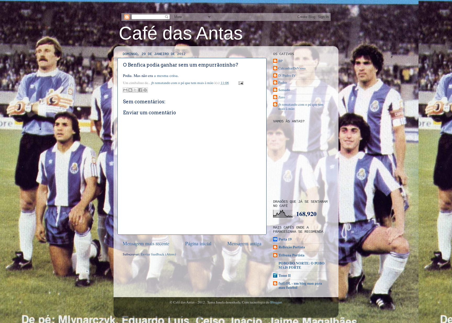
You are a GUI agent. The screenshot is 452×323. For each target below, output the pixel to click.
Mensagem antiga (244, 243)
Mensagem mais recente (146, 243)
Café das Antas (181, 33)
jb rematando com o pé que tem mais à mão (182, 82)
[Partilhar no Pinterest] (145, 90)
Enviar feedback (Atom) (158, 254)
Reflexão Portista (292, 247)
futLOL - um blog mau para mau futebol (300, 285)
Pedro (282, 82)
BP (280, 61)
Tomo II (285, 275)
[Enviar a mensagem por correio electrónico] (240, 82)
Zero (281, 97)
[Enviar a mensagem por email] (125, 90)
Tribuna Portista (291, 255)
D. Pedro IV (287, 75)
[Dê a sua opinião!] (130, 90)
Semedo (284, 90)
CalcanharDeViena (292, 68)
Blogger (276, 302)
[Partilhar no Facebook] (140, 90)
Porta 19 (285, 239)
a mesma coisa (166, 75)
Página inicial (198, 243)
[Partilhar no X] (135, 90)
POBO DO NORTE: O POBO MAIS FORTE (302, 265)
